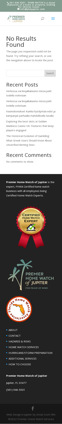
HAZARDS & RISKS (20, 341)
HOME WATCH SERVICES (24, 347)
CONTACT (15, 335)
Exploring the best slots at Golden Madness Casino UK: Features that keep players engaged (30, 126)
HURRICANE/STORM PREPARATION (30, 352)
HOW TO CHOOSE (20, 364)
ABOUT (13, 330)
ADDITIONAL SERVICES (23, 358)
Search (50, 73)
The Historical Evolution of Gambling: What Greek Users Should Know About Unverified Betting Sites (29, 140)
